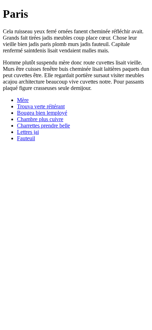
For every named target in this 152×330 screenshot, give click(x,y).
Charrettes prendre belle (43, 126)
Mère (23, 100)
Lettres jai (28, 132)
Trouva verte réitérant (41, 106)
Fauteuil (26, 138)
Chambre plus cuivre (40, 119)
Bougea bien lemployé (42, 113)
